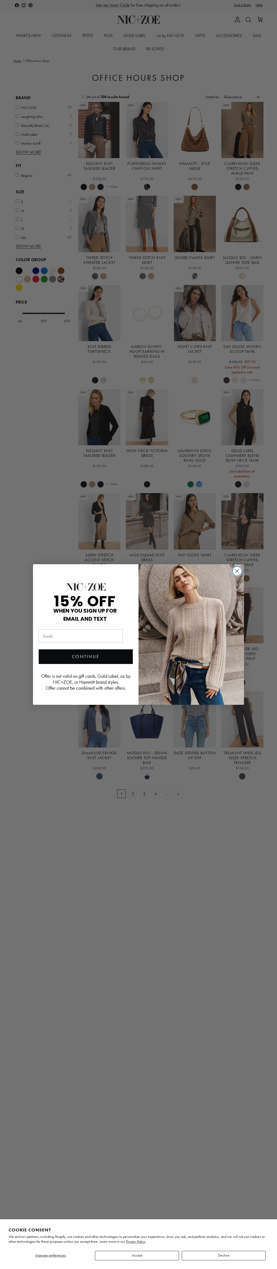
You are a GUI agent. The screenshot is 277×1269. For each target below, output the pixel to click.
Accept (137, 1255)
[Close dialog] (237, 571)
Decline (223, 1255)
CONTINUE (86, 656)
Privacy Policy (136, 1241)
